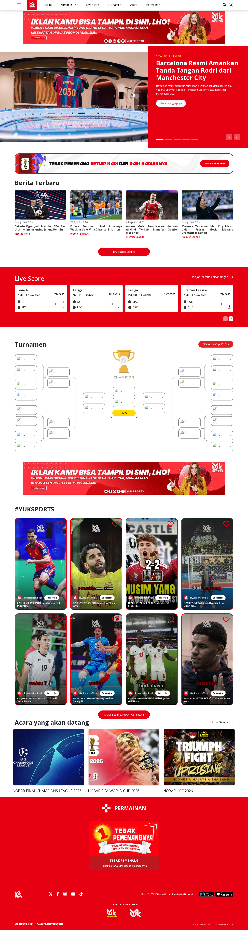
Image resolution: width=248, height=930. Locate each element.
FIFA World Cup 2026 (214, 344)
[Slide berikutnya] (237, 137)
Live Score (92, 5)
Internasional (23, 233)
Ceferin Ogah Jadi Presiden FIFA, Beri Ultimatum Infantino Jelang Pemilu (40, 227)
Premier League (79, 233)
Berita (48, 5)
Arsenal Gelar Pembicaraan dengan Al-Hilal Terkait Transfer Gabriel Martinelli (152, 229)
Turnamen (114, 5)
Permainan (153, 5)
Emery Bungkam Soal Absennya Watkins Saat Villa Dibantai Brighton (96, 227)
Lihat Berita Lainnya (124, 251)
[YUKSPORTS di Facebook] (58, 894)
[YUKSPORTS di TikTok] (81, 894)
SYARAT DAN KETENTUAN (50, 924)
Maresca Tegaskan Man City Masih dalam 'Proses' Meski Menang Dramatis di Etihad (207, 229)
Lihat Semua (220, 722)
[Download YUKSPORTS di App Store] (224, 894)
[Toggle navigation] (19, 5)
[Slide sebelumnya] (229, 137)
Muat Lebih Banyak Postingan (124, 714)
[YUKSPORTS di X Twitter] (51, 894)
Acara (133, 5)
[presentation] (225, 318)
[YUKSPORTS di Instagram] (65, 894)
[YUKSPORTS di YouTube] (73, 894)
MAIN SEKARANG (215, 163)
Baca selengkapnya (171, 103)
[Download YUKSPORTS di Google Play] (206, 894)
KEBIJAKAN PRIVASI (24, 924)
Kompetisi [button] (67, 5)
